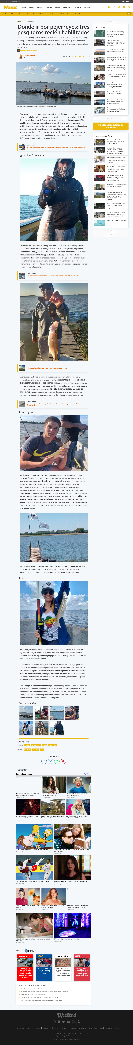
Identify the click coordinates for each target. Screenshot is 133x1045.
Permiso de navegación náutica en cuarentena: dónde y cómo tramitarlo (51, 276)
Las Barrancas (36, 745)
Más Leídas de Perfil (104, 136)
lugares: (20, 745)
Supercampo (82, 1028)
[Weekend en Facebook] (59, 1021)
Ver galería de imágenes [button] (28, 50)
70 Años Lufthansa (66, 14)
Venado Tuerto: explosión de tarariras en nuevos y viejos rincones (40, 989)
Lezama (27, 745)
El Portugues (52, 745)
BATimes (117, 1028)
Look (90, 1028)
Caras (29, 1028)
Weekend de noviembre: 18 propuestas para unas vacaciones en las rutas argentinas (56, 147)
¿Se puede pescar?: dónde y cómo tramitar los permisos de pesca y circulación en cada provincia (56, 404)
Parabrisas (72, 1028)
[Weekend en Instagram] (54, 1021)
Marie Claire (46, 1028)
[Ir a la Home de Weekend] (66, 1015)
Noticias (36, 1028)
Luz (96, 1028)
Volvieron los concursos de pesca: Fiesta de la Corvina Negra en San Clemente (44, 991)
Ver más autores (29, 58)
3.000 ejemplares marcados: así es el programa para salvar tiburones (41, 1000)
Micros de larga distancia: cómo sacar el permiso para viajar (47, 368)
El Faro (44, 745)
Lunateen (109, 1028)
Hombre (63, 1028)
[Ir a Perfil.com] (125, 1)
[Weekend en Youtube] (68, 1021)
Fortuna (55, 1028)
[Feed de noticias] (73, 1021)
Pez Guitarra (79, 14)
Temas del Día (9, 14)
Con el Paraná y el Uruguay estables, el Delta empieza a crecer (39, 997)
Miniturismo (43, 14)
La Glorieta (53, 14)
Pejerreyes (27, 749)
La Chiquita (20, 14)
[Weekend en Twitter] (63, 1021)
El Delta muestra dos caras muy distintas (33, 994)
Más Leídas (100, 27)
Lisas (42, 749)
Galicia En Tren (31, 14)
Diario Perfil (21, 1028)
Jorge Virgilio (29, 55)
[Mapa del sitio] (78, 1021)
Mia (101, 1028)
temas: (20, 749)
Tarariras (36, 749)
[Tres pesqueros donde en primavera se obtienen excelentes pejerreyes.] (26, 712)
